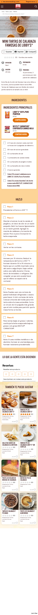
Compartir (32, 52)
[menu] (2, 7)
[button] (20, 120)
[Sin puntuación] (9, 57)
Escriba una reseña (25, 57)
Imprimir (21, 52)
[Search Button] (36, 6)
